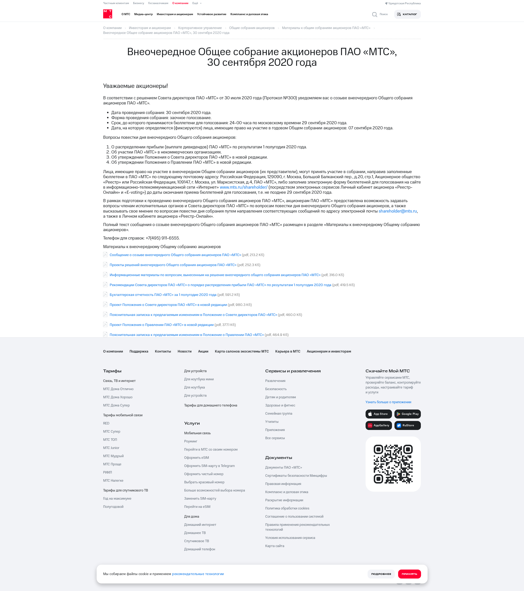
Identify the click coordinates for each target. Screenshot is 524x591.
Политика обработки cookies (287, 508)
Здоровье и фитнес (280, 405)
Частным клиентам (116, 3)
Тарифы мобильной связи (122, 415)
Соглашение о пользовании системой (294, 516)
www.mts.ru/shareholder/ (244, 187)
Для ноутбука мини (199, 379)
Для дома (191, 516)
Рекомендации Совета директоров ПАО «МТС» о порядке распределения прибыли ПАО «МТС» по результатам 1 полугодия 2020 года (220, 285)
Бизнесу (138, 3)
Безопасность (276, 389)
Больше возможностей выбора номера (214, 490)
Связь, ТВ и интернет (119, 380)
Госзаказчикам (158, 3)
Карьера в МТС (287, 351)
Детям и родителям (280, 397)
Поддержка (139, 351)
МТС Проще (112, 464)
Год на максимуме (117, 498)
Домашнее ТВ (195, 533)
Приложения (275, 430)
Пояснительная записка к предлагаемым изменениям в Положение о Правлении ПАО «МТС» (187, 334)
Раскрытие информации (284, 500)
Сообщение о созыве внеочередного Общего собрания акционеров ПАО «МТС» (175, 254)
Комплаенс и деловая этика (286, 492)
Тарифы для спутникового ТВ (125, 490)
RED (106, 423)
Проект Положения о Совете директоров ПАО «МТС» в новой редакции (168, 304)
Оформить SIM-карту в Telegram (209, 465)
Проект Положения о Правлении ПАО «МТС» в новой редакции (162, 324)
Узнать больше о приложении (388, 402)
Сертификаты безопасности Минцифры (296, 475)
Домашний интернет (200, 524)
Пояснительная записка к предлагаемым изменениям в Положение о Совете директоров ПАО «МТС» (193, 314)
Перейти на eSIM (197, 506)
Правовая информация (283, 483)
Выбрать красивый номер (204, 482)
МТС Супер (111, 431)
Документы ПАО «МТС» (283, 467)
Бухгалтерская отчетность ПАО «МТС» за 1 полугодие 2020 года (163, 294)
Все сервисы (275, 438)
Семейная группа (278, 413)
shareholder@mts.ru (398, 211)
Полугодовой (113, 506)
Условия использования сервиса (290, 537)
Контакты (163, 351)
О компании (180, 3)
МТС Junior (111, 447)
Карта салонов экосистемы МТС (242, 351)
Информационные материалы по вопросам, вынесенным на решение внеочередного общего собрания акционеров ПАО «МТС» (215, 275)
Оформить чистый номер (204, 474)
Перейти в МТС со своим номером (211, 449)
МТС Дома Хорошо (117, 397)
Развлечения (275, 380)
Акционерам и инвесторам (329, 351)
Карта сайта (274, 546)
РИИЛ (107, 472)
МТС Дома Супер (116, 405)
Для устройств (195, 371)
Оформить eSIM (196, 457)
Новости (185, 351)
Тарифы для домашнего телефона (210, 405)
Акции (203, 351)
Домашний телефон (199, 549)
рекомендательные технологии (198, 574)
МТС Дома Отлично (118, 389)
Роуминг (190, 441)
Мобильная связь (197, 433)
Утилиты (272, 421)
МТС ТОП (110, 439)
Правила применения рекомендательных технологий (297, 527)
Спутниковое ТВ (196, 541)
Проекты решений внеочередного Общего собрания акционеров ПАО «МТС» (173, 265)
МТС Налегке (113, 480)
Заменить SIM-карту (200, 498)
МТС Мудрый (113, 456)
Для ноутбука (194, 387)
